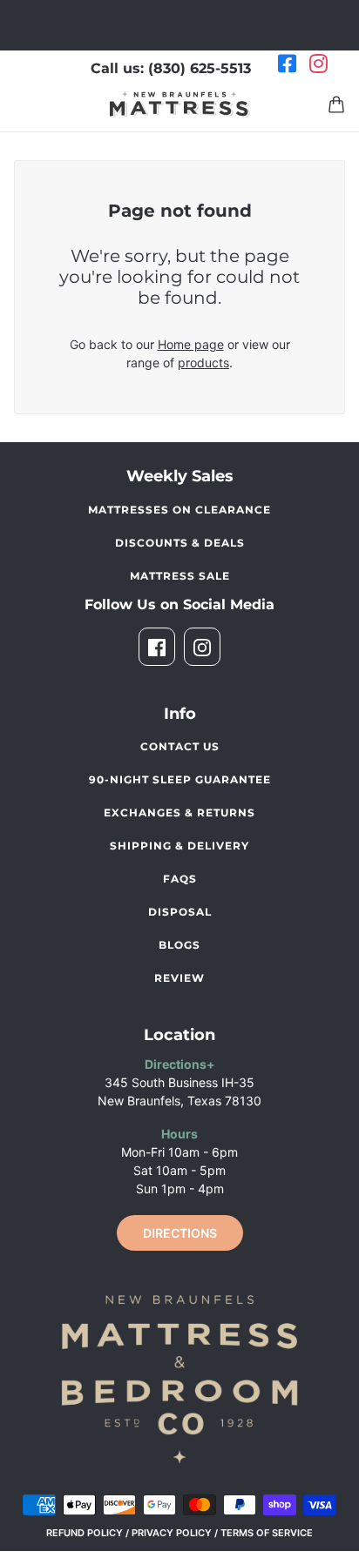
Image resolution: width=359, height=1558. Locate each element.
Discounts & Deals (180, 542)
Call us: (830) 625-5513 (171, 68)
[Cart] (336, 104)
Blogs (179, 944)
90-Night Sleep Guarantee (180, 779)
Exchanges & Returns (179, 812)
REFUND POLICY (84, 1533)
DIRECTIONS (180, 1233)
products (203, 362)
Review (179, 977)
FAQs (180, 878)
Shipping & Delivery (179, 845)
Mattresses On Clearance (179, 509)
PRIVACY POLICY (172, 1533)
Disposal (180, 911)
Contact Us (180, 746)
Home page (191, 344)
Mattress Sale (180, 575)
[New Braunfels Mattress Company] (180, 104)
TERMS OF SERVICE (266, 1533)
